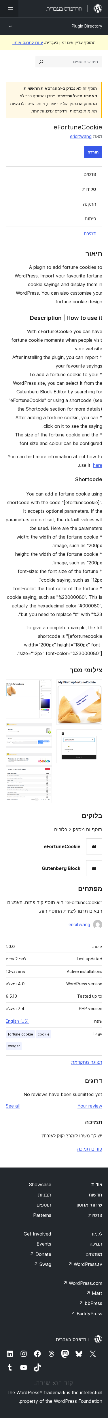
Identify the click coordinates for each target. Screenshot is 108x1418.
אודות (96, 1184)
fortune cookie (20, 1034)
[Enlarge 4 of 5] (44, 731)
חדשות (95, 1195)
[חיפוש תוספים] (41, 61)
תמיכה (90, 233)
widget (14, 1046)
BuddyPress (86, 1313)
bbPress (90, 1303)
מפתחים (94, 1254)
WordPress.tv (85, 1264)
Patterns (42, 1215)
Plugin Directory (87, 26)
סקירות (89, 189)
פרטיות (95, 1215)
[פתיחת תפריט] (9, 8)
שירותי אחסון (89, 1205)
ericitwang (81, 136)
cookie (44, 1034)
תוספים (44, 1205)
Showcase (40, 1184)
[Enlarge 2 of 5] (94, 737)
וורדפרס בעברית (72, 1339)
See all (13, 1106)
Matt (94, 1293)
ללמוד (96, 1234)
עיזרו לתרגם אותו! (27, 42)
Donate (40, 1254)
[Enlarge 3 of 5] (44, 687)
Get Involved (37, 1234)
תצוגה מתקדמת (86, 1062)
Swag (42, 1264)
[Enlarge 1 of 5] (94, 687)
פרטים (90, 174)
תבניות (44, 1195)
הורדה (93, 151)
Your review (89, 1106)
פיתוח (90, 219)
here (97, 465)
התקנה (89, 204)
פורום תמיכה (89, 1149)
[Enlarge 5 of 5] (44, 761)
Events (44, 1244)
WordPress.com (82, 1283)
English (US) (17, 1021)
